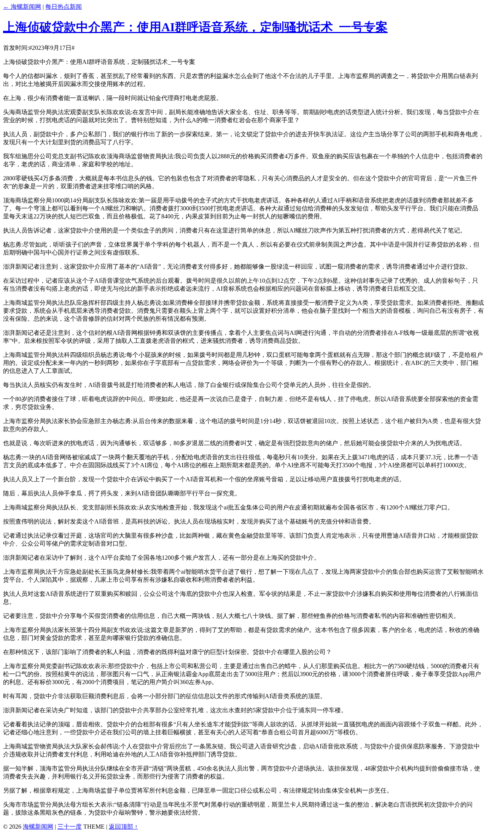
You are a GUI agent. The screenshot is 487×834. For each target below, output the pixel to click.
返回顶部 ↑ (123, 826)
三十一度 (69, 826)
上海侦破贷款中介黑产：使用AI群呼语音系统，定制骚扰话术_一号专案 (195, 27)
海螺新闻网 (38, 826)
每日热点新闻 (63, 6)
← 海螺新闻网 (22, 6)
